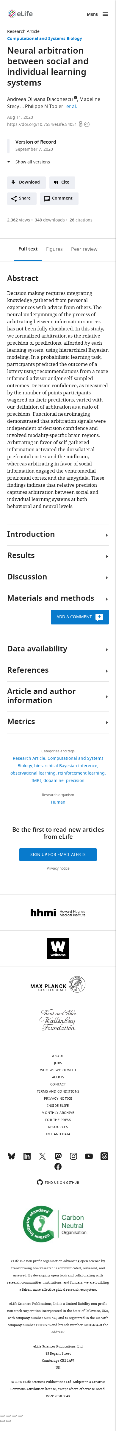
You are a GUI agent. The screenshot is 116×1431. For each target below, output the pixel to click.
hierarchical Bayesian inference (65, 766)
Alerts (58, 1077)
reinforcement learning (81, 773)
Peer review (84, 249)
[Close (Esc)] (2, 1415)
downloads (50, 220)
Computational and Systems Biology (44, 39)
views (18, 220)
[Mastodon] (58, 1158)
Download (29, 182)
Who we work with (58, 1070)
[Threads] (104, 1158)
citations (81, 220)
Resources (58, 1127)
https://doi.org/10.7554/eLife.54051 (42, 124)
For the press (58, 1119)
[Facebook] (58, 1169)
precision (75, 781)
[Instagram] (73, 1158)
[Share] (8, 1415)
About (58, 1055)
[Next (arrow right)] (8, 1421)
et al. (72, 106)
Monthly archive (58, 1112)
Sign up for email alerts (58, 855)
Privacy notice (58, 868)
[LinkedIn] (27, 1158)
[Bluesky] (11, 1158)
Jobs (58, 1063)
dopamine (53, 781)
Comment (64, 200)
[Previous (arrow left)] (2, 1421)
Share (25, 198)
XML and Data (58, 1134)
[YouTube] (89, 1158)
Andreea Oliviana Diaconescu (40, 99)
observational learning (33, 773)
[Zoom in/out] (20, 1415)
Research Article (23, 31)
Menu (92, 14)
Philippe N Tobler (44, 106)
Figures (54, 249)
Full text (28, 249)
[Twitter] (42, 1158)
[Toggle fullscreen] (14, 1415)
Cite (65, 182)
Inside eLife (58, 1105)
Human (58, 802)
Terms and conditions (58, 1091)
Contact (58, 1084)
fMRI (36, 781)
